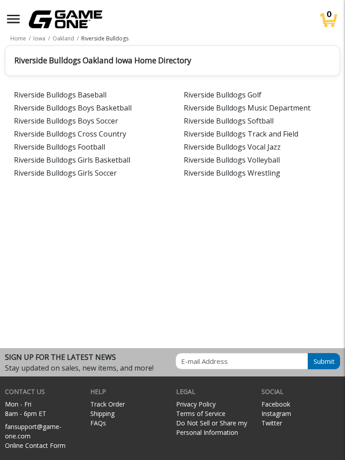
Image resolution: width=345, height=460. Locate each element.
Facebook (275, 404)
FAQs (98, 423)
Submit (324, 361)
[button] (13, 19)
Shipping (102, 413)
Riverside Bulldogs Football (59, 147)
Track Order (107, 404)
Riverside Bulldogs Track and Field (241, 134)
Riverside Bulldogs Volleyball (232, 160)
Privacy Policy (196, 404)
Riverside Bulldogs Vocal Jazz (232, 147)
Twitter (271, 423)
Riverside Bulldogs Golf (222, 95)
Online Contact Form (35, 445)
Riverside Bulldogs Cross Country (70, 134)
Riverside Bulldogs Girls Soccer (65, 173)
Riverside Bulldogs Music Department (247, 108)
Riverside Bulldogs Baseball (60, 95)
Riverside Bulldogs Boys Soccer (66, 121)
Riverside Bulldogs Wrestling (232, 173)
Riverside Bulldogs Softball (229, 121)
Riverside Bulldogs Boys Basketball (73, 108)
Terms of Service (201, 413)
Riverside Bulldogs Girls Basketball (72, 160)
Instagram (276, 413)
